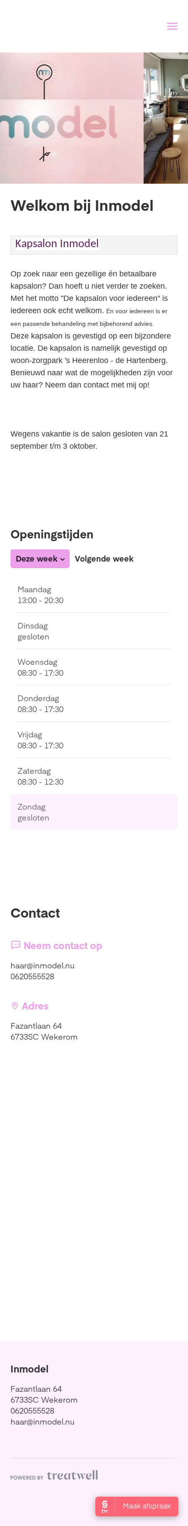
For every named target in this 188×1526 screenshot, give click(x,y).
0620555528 (32, 976)
